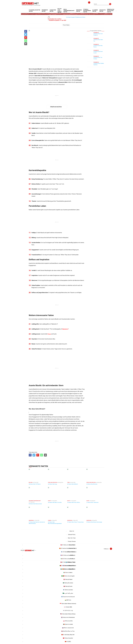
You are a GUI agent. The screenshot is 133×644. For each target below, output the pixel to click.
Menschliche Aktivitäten (110, 10)
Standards (37, 423)
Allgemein (95, 10)
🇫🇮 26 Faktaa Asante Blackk (68, 551)
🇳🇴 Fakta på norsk (68, 586)
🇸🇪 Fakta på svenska (68, 583)
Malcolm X (65, 329)
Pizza (49, 334)
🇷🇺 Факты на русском (68, 627)
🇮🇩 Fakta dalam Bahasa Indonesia (68, 603)
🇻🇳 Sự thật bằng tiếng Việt (67, 634)
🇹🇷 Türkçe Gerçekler (68, 638)
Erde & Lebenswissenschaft (69, 10)
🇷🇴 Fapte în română (68, 624)
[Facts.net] (30, 3)
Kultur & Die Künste (59, 10)
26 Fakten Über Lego (52, 484)
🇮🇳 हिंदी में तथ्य (68, 600)
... (116, 10)
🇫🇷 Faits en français (68, 565)
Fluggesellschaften (34, 10)
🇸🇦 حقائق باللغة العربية (68, 593)
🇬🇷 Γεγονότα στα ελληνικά (68, 596)
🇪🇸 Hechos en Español (67, 569)
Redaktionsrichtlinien (80, 17)
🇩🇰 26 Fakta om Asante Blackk (67, 545)
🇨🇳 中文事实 (68, 641)
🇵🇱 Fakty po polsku (68, 620)
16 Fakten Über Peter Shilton (73, 502)
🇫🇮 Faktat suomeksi (68, 589)
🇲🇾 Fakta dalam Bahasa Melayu (68, 614)
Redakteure (39, 425)
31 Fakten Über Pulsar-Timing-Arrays (75, 522)
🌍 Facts (68, 562)
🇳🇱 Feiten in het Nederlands (68, 617)
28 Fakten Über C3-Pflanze (35, 484)
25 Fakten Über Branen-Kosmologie (94, 522)
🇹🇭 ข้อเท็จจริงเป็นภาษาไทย (67, 631)
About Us (71, 531)
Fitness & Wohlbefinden (87, 10)
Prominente (45, 10)
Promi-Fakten (66, 25)
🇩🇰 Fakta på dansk (67, 579)
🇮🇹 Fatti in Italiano (67, 572)
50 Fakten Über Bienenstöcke (35, 503)
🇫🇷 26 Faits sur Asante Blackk (68, 555)
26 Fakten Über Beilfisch (72, 484)
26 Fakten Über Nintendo (91, 484)
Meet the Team (72, 538)
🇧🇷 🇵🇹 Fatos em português (68, 576)
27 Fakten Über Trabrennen (92, 502)
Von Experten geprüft (71, 17)
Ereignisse (79, 10)
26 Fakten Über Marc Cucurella (55, 502)
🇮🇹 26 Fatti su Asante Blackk (68, 558)
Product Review (72, 541)
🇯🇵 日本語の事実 (68, 607)
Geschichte (102, 10)
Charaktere (53, 10)
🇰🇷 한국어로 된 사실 (68, 610)
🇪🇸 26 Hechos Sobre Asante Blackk (68, 548)
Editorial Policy (71, 534)
